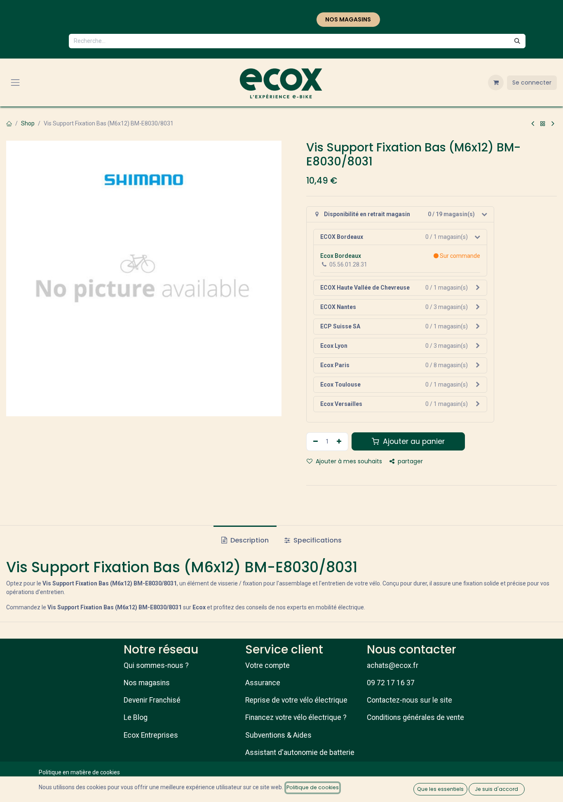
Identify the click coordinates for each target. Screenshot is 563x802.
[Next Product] (553, 123)
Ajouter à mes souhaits (348, 461)
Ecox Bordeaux (340, 255)
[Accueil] (9, 123)
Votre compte (267, 665)
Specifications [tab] (317, 540)
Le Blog (136, 717)
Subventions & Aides (278, 735)
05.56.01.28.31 (348, 264)
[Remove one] (314, 441)
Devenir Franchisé (152, 700)
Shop (28, 123)
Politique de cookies (312, 787)
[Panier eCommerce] (496, 82)
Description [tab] (249, 540)
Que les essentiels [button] (440, 789)
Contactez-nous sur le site (409, 700)
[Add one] (340, 441)
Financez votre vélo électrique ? (296, 717)
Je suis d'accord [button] (496, 789)
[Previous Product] (533, 123)
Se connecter (531, 82)
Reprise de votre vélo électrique (296, 700)
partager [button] (409, 461)
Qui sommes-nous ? (156, 665)
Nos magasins (147, 683)
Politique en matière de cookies (79, 772)
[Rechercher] (517, 41)
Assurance (262, 683)
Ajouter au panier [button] (413, 441)
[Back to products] (543, 123)
